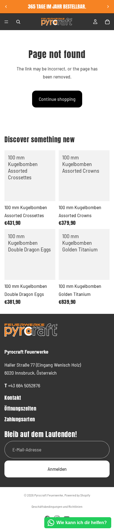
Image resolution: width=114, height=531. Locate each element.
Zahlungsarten (19, 419)
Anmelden (57, 469)
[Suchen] (18, 22)
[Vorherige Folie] (6, 7)
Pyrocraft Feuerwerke (48, 495)
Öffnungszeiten (20, 408)
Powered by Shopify (77, 495)
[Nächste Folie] (108, 7)
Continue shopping (57, 99)
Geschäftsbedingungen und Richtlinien (57, 506)
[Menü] (6, 21)
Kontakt (12, 397)
